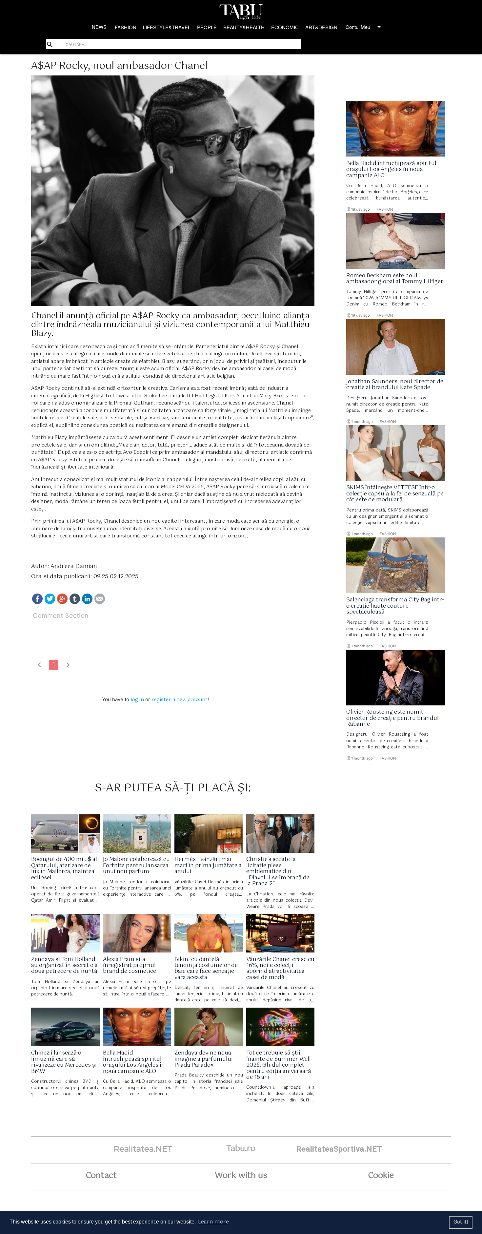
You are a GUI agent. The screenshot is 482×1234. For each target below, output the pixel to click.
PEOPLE (207, 27)
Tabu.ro (240, 1148)
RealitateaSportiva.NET (339, 1149)
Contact (101, 1175)
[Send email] (99, 602)
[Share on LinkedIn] (87, 602)
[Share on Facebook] (37, 602)
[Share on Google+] (62, 602)
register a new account (179, 700)
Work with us (241, 1175)
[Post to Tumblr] (75, 602)
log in (137, 700)
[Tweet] (50, 602)
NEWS (99, 26)
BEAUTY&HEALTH (244, 27)
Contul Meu (364, 27)
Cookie (381, 1175)
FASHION (125, 27)
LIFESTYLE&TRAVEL (167, 27)
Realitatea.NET (142, 1149)
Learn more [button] (213, 1222)
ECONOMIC (285, 27)
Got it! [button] (460, 1222)
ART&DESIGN (321, 27)
